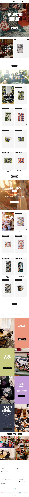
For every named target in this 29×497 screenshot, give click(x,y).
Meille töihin (17, 471)
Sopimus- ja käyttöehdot (5, 471)
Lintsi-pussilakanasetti (8, 298)
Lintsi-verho (8, 276)
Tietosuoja (2, 473)
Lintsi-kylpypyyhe (21, 276)
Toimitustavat (3, 468)
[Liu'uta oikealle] (28, 49)
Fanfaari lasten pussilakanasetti (21, 231)
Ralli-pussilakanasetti (21, 105)
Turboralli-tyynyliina (21, 170)
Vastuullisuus (17, 468)
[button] (2, 1)
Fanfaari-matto (20, 254)
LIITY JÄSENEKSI (3, 483)
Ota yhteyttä (3, 465)
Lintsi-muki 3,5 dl (21, 298)
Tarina (15, 465)
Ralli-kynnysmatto (8, 170)
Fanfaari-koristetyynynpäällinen (8, 254)
